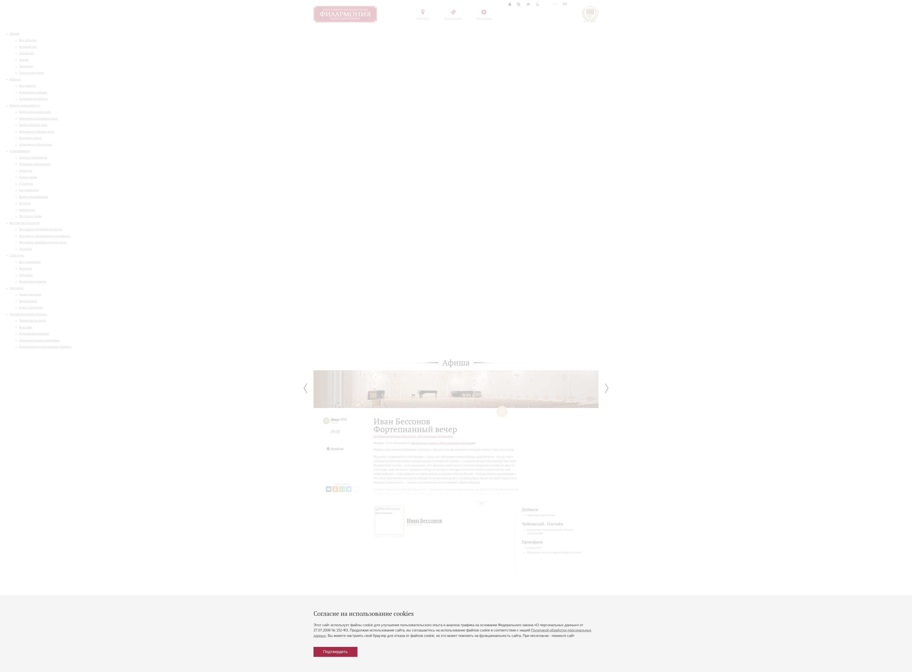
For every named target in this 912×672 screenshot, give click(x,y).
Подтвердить (335, 651)
